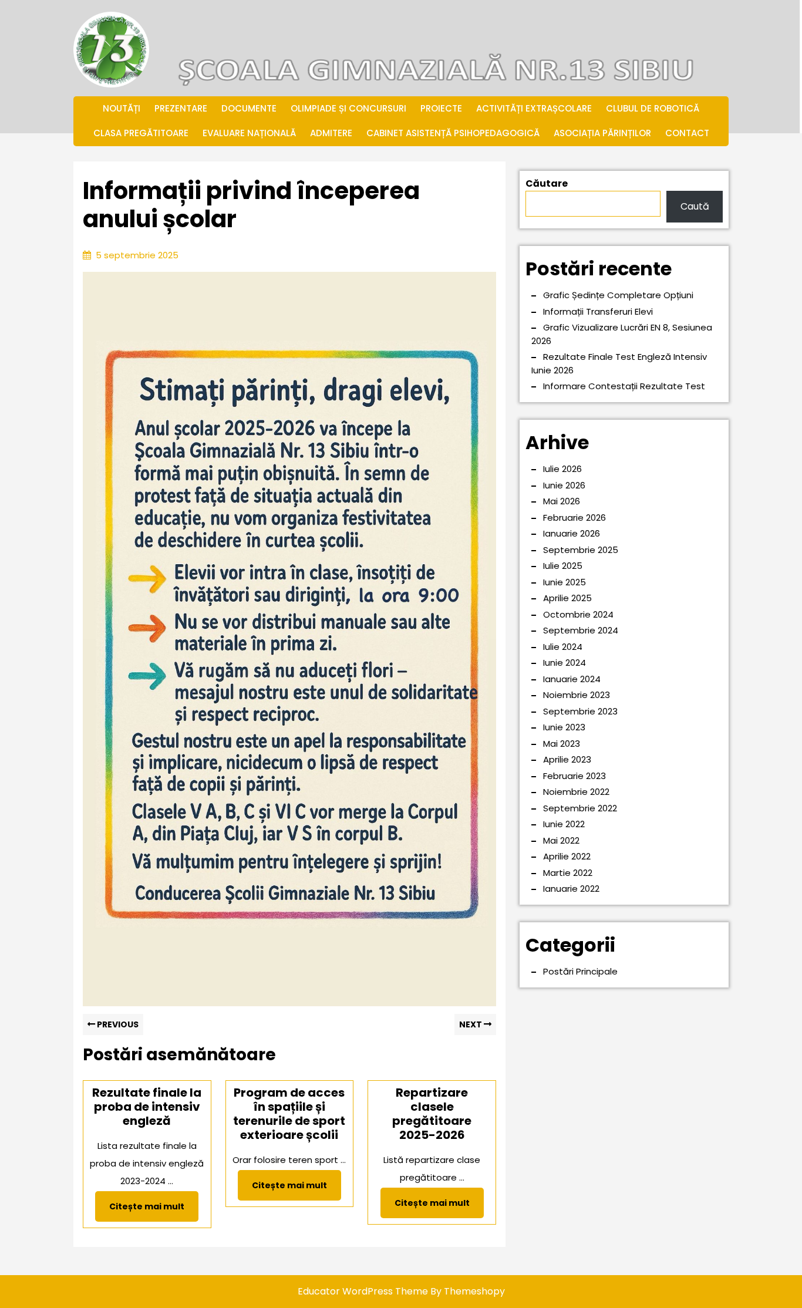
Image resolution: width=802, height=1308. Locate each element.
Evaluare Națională (249, 133)
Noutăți (121, 108)
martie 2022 (567, 873)
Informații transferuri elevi (598, 311)
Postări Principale (580, 971)
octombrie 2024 (578, 614)
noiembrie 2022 (576, 792)
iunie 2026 (564, 485)
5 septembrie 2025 (137, 255)
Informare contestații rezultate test (624, 386)
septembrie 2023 (580, 711)
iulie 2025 (562, 565)
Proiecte (441, 108)
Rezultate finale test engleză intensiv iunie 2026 (619, 363)
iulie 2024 (562, 646)
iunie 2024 (564, 662)
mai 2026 (561, 501)
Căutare (546, 183)
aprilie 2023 (567, 759)
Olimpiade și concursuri (348, 108)
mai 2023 (561, 743)
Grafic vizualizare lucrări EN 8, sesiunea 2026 (621, 334)
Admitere (331, 133)
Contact (687, 133)
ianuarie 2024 (572, 679)
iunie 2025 (564, 582)
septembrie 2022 (580, 808)
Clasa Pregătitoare (140, 133)
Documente (249, 108)
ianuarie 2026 (571, 533)
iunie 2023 (564, 727)
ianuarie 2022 (571, 888)
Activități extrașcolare (534, 108)
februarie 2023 (574, 776)
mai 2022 (561, 840)
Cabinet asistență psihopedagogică (453, 133)
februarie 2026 (574, 517)
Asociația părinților (602, 133)
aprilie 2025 (567, 598)
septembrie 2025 (580, 550)
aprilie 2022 (567, 856)
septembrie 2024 (580, 630)
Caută (694, 206)
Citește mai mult (153, 1210)
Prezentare (180, 108)
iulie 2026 (562, 469)
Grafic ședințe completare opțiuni (618, 295)
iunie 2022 (564, 824)
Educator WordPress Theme (363, 1291)
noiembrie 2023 (576, 695)
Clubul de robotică (652, 108)
